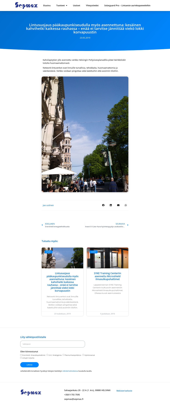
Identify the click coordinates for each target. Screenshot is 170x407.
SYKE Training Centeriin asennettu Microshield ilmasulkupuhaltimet (107, 276)
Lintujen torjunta (28, 358)
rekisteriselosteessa (70, 371)
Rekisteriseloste (124, 390)
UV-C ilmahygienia (55, 355)
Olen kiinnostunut (29, 351)
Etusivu (47, 5)
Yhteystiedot (92, 5)
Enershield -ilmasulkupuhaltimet (33, 355)
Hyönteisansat (90, 355)
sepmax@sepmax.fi (73, 399)
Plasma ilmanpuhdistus (73, 355)
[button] (103, 205)
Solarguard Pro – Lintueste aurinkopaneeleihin (127, 5)
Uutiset (76, 5)
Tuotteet (60, 5)
